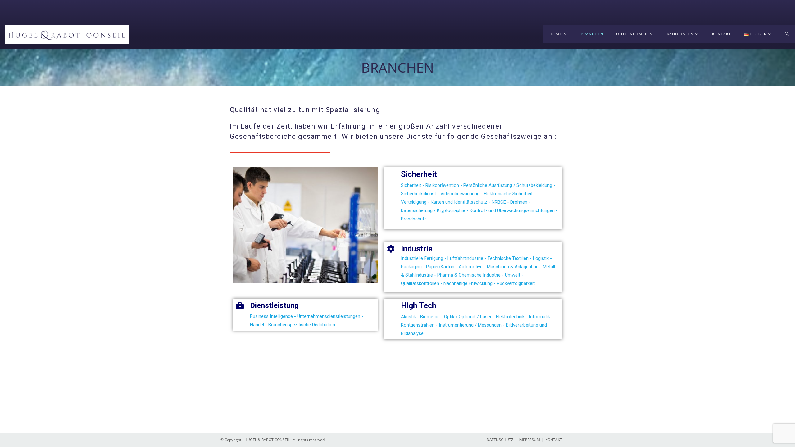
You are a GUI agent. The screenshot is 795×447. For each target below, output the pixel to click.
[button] (284, 277)
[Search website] (787, 34)
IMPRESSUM (529, 439)
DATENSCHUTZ (500, 439)
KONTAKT (553, 439)
